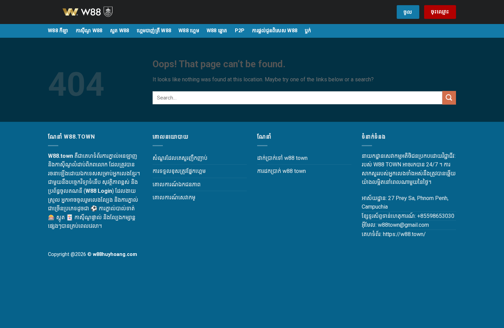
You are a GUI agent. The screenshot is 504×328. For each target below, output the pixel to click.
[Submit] (449, 97)
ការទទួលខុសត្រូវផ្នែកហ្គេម (179, 171)
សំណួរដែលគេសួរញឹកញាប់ (180, 158)
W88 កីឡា (58, 31)
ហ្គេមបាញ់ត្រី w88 (154, 31)
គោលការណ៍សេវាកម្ (174, 197)
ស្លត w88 (119, 31)
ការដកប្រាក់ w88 (275, 171)
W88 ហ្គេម (189, 31)
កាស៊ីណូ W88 (89, 31)
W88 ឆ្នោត (217, 31)
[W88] (96, 12)
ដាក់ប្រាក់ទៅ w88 (276, 158)
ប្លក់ (308, 31)
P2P (240, 31)
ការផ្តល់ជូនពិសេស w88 (274, 31)
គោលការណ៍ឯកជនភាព (177, 184)
